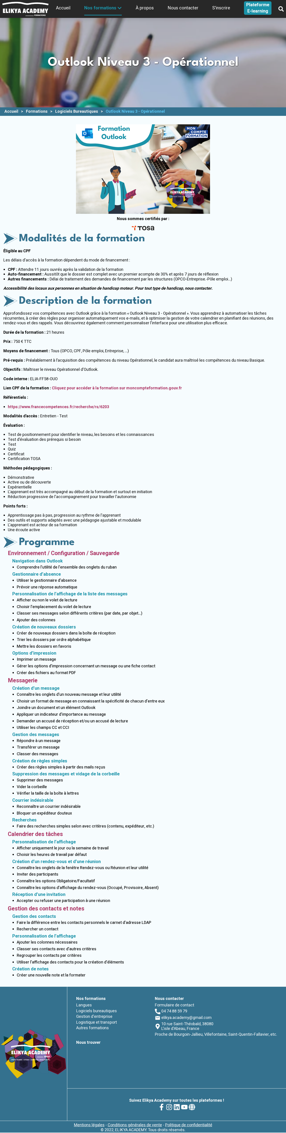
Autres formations (92, 1028)
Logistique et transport (96, 1022)
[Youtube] (184, 1107)
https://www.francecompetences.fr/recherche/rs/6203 (58, 407)
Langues (84, 1005)
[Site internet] (192, 1107)
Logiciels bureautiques (96, 1011)
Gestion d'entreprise (94, 1017)
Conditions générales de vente (135, 1125)
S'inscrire (221, 8)
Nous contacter (183, 8)
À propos (145, 8)
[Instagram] (169, 1107)
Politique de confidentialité (188, 1125)
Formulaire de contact (174, 1005)
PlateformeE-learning (257, 8)
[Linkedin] (176, 1107)
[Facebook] (161, 1107)
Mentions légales (89, 1125)
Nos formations (100, 8)
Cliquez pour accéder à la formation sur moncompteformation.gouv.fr (117, 388)
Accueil (63, 8)
